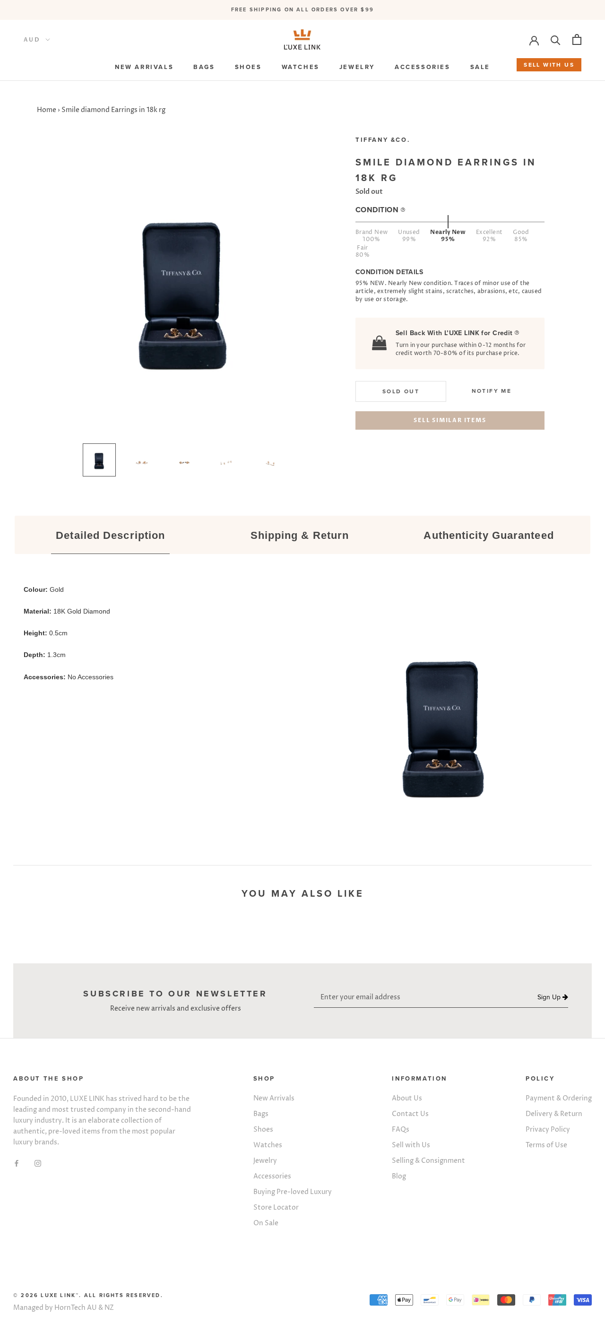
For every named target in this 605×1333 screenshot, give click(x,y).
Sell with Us (411, 1145)
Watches (267, 1145)
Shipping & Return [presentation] (300, 535)
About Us (407, 1098)
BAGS (204, 67)
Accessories (272, 1176)
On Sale (265, 1223)
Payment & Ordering (559, 1098)
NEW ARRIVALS (144, 67)
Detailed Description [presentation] (110, 535)
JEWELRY (357, 67)
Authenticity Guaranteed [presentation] (488, 535)
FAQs (400, 1129)
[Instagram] (38, 1162)
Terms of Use (546, 1145)
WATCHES (301, 67)
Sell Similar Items (450, 420)
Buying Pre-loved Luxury (292, 1191)
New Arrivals (273, 1098)
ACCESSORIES (422, 67)
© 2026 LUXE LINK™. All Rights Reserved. (88, 1295)
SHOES (248, 67)
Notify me (492, 391)
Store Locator (276, 1207)
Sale (480, 67)
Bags (260, 1113)
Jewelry (265, 1160)
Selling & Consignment (428, 1160)
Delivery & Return (554, 1113)
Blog (399, 1176)
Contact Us (410, 1113)
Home (46, 109)
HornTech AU (75, 1307)
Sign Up (549, 997)
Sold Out (400, 391)
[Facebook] (16, 1162)
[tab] (110, 536)
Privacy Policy (548, 1129)
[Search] (556, 39)
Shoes (263, 1129)
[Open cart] (576, 39)
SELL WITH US (549, 64)
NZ (109, 1307)
